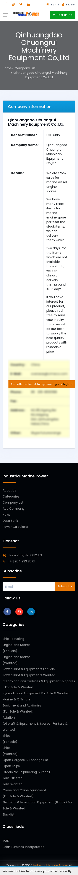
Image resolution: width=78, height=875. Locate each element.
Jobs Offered (13, 778)
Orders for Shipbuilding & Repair (26, 772)
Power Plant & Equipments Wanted (29, 675)
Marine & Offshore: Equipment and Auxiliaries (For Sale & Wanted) (22, 705)
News (6, 514)
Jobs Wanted (13, 784)
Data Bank (10, 521)
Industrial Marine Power (50, 865)
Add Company (13, 508)
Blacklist (9, 814)
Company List (13, 502)
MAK (6, 841)
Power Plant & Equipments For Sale (29, 669)
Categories (11, 496)
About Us (9, 490)
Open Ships (11, 766)
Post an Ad (64, 15)
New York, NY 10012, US (25, 555)
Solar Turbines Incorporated (23, 847)
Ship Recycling (13, 639)
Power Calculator (15, 527)
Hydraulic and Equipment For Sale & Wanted (36, 693)
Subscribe (65, 586)
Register (68, 384)
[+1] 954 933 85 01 (21, 561)
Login (55, 384)
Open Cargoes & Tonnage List (25, 760)
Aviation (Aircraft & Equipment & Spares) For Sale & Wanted (35, 723)
